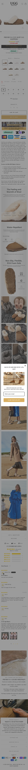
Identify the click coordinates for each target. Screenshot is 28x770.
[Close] (25, 366)
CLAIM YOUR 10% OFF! (14, 400)
